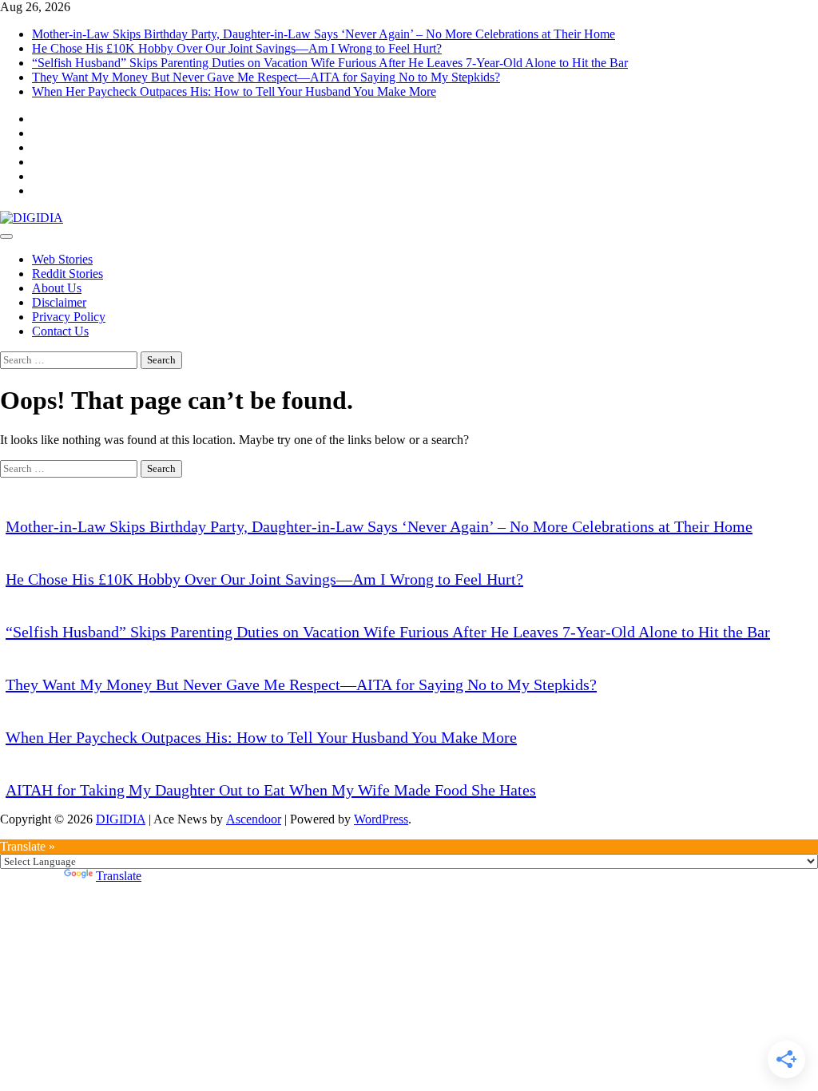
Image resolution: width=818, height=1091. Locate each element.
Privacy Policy (68, 316)
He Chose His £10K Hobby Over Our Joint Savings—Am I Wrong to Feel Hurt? (237, 48)
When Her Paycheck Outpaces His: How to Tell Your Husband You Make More (234, 91)
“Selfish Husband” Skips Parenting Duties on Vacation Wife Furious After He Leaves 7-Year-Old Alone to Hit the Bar (330, 62)
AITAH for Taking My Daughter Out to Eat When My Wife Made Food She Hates (271, 790)
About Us (56, 288)
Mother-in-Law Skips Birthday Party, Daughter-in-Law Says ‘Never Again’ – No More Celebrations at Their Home (323, 34)
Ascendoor (253, 819)
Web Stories (62, 259)
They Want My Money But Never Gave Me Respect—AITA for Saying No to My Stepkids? (266, 77)
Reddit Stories (67, 273)
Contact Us (60, 331)
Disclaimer (59, 302)
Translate (118, 876)
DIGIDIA (120, 819)
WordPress (381, 819)
